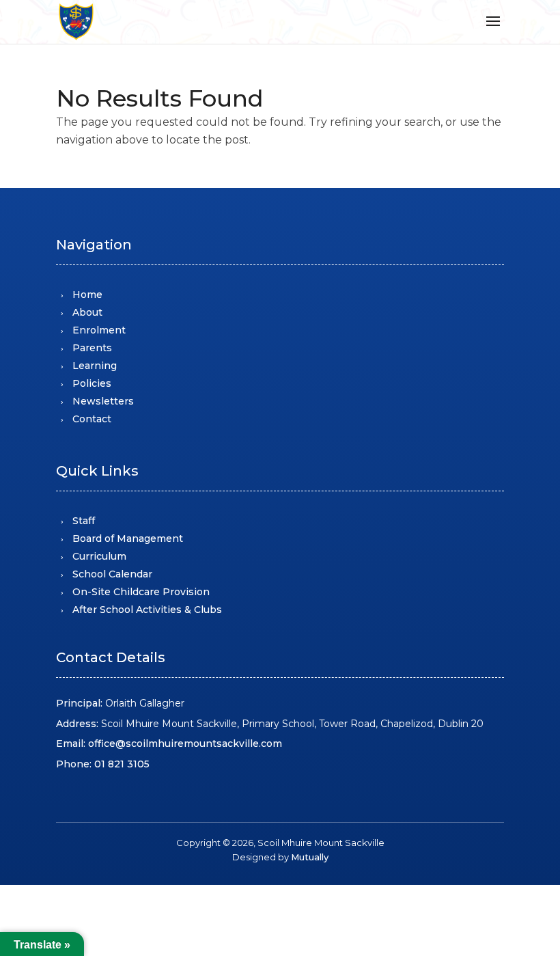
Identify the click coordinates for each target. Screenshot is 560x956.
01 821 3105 (122, 764)
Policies (91, 383)
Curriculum (99, 556)
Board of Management (127, 538)
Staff (83, 521)
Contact (91, 419)
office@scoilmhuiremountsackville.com (185, 743)
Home (87, 294)
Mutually (309, 856)
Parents (92, 348)
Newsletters (103, 401)
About (87, 312)
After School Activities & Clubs (147, 609)
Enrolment (99, 330)
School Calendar (112, 574)
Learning (94, 365)
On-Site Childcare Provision (141, 592)
